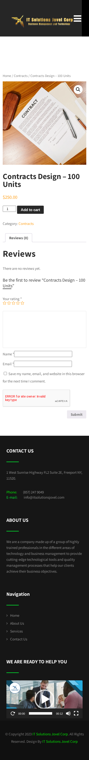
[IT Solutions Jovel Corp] (42, 4)
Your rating (12, 298)
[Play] (12, 713)
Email (8, 364)
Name (8, 354)
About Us (17, 623)
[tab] (18, 237)
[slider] (40, 713)
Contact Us (18, 639)
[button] (44, 699)
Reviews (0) (18, 237)
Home (7, 75)
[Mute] (68, 713)
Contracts (21, 75)
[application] (44, 699)
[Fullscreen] (76, 713)
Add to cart (30, 210)
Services (16, 631)
